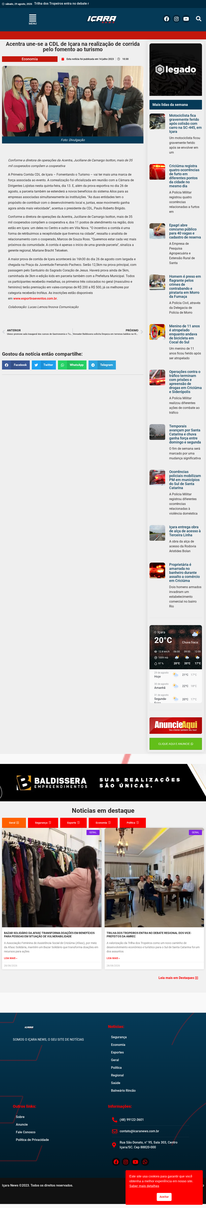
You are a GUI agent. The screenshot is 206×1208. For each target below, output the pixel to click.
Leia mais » (10, 958)
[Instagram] (176, 19)
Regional (117, 1075)
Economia (30, 59)
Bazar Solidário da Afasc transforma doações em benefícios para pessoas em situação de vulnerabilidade (49, 934)
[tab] (14, 823)
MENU (33, 23)
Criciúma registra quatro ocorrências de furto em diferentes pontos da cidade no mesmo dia (184, 176)
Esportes (117, 1052)
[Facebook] (167, 19)
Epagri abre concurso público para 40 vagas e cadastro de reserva (185, 231)
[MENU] (33, 18)
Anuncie (22, 1124)
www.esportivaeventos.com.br (35, 298)
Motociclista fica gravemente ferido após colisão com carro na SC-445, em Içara (185, 123)
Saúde (115, 1083)
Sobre (20, 1117)
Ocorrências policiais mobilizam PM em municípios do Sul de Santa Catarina (185, 480)
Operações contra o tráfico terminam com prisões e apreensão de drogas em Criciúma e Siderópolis (185, 382)
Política (116, 1068)
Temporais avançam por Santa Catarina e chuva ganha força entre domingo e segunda (185, 434)
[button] (198, 18)
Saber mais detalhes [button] (144, 1186)
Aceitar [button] (164, 1197)
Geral (115, 1060)
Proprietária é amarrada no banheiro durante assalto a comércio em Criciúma (184, 572)
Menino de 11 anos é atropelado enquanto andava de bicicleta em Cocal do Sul (184, 334)
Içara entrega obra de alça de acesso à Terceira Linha (185, 531)
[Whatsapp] (145, 1162)
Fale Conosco (25, 1132)
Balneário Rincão (123, 1090)
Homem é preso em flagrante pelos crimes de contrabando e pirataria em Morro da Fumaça (185, 286)
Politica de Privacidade (32, 1140)
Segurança (119, 1037)
